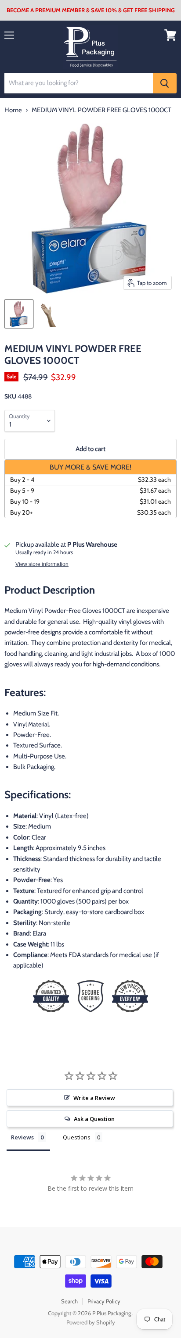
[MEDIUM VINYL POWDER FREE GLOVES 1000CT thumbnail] (19, 314)
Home (13, 110)
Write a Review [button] (94, 1098)
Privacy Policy (103, 1301)
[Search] (165, 83)
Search (69, 1301)
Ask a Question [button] (94, 1119)
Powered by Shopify (90, 1322)
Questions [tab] (76, 1137)
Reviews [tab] (22, 1137)
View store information (42, 564)
